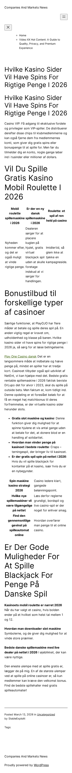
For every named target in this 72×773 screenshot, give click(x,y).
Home (22, 35)
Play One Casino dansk (20, 356)
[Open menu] (64, 17)
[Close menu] (8, 27)
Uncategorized (46, 714)
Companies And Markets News (25, 7)
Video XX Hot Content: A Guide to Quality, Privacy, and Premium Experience (39, 43)
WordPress (41, 765)
